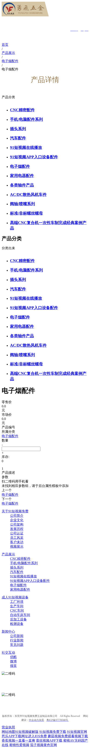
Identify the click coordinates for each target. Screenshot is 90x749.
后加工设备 (18, 619)
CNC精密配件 (22, 110)
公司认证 (16, 533)
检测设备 (16, 624)
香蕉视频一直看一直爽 (18, 740)
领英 (13, 666)
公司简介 (16, 515)
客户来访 (16, 542)
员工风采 (16, 537)
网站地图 (8, 731)
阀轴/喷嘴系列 (22, 204)
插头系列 (18, 129)
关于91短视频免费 (15, 511)
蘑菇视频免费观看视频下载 (68, 736)
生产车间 (16, 606)
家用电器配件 (22, 175)
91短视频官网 (77, 731)
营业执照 (8, 727)
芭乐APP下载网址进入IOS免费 (24, 736)
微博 (13, 661)
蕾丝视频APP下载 (49, 740)
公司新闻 (16, 636)
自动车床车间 (20, 615)
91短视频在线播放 (26, 147)
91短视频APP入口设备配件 (34, 157)
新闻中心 (8, 631)
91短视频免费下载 (52, 731)
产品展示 (8, 554)
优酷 (13, 657)
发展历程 (16, 529)
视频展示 (16, 546)
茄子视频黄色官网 (43, 745)
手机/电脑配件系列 (26, 119)
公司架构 (16, 524)
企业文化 (16, 520)
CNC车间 (17, 610)
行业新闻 (16, 640)
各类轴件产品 (22, 185)
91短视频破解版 (27, 731)
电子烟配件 (20, 166)
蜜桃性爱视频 (19, 745)
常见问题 (16, 645)
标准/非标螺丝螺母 (26, 213)
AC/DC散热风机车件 (28, 194)
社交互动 (8, 652)
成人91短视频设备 (15, 597)
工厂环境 (16, 601)
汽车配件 (18, 138)
